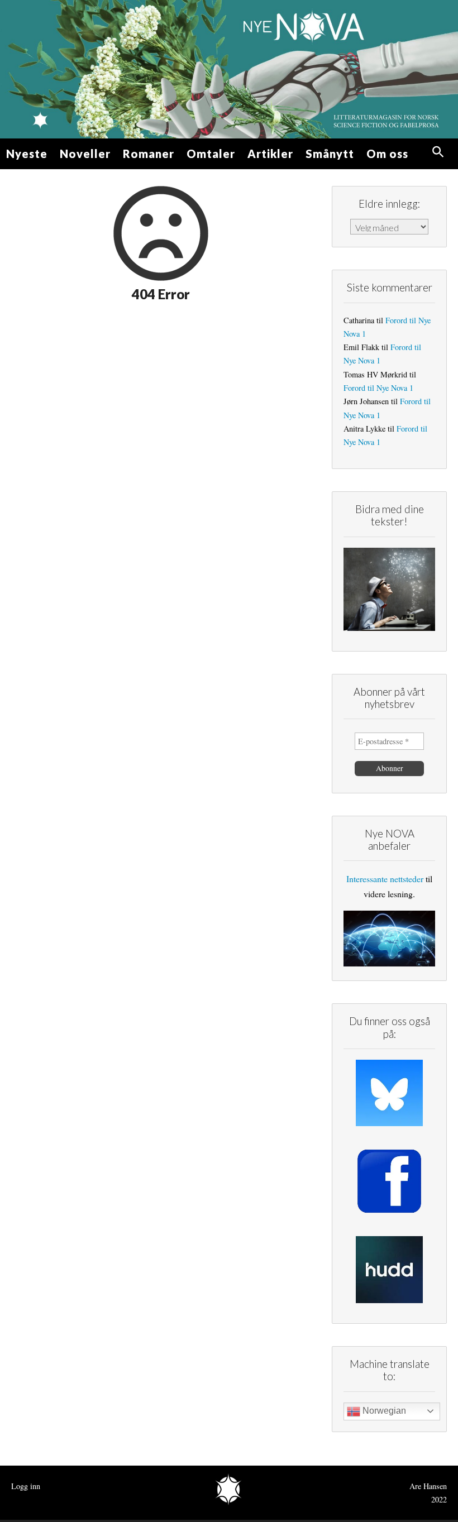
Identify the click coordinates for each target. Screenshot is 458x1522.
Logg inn (25, 1486)
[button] (438, 152)
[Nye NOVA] (229, 69)
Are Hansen (428, 1486)
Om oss (387, 153)
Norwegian (383, 1410)
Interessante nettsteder (384, 878)
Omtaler (211, 153)
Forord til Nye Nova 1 (378, 387)
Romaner (148, 153)
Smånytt (330, 153)
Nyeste (26, 153)
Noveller (85, 153)
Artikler (270, 153)
